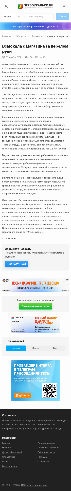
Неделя (16, 348)
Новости (6, 447)
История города (46, 443)
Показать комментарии (35, 306)
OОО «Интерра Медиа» (34, 485)
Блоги (5, 461)
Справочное (8, 456)
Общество (21, 36)
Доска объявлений (12, 452)
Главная (6, 36)
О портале (43, 461)
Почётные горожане (48, 447)
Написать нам (16, 264)
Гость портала (10, 466)
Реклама (42, 456)
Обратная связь (46, 452)
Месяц (35, 348)
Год (55, 348)
